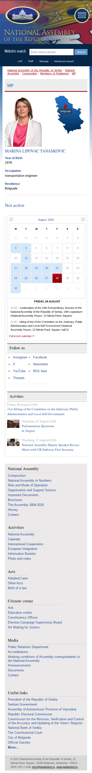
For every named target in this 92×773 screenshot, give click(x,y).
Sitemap (44, 61)
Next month (83, 219)
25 (26, 278)
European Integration (22, 549)
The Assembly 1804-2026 (26, 505)
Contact (13, 514)
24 (15, 278)
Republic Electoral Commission (30, 714)
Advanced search (64, 61)
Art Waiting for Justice (23, 627)
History (13, 510)
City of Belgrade (19, 737)
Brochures (15, 500)
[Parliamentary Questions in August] (13, 424)
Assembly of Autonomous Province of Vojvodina (42, 709)
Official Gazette (19, 742)
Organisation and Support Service (32, 490)
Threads (19, 378)
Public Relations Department (28, 647)
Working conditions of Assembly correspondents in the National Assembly (44, 659)
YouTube (19, 371)
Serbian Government (22, 704)
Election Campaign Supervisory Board (35, 622)
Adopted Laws (18, 578)
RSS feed (40, 371)
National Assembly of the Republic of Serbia (34, 70)
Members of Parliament (54, 73)
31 (15, 288)
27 (46, 278)
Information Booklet (22, 554)
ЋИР (31, 61)
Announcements (19, 665)
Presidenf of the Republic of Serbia (32, 699)
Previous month (11, 219)
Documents (16, 670)
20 (46, 268)
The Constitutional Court (25, 732)
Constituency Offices (23, 617)
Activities (16, 527)
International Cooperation (25, 544)
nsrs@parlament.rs (43, 766)
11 (26, 258)
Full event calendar (20, 336)
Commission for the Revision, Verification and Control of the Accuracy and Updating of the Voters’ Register (46, 721)
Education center (20, 612)
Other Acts (15, 583)
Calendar (14, 539)
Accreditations (18, 652)
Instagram (20, 357)
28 (57, 278)
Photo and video (19, 558)
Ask (10, 608)
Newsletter (40, 364)
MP (74, 73)
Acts (11, 571)
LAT (20, 61)
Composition (29, 73)
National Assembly (23, 468)
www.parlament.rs (67, 766)
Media (13, 640)
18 (26, 268)
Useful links (17, 692)
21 (57, 268)
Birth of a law (17, 588)
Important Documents (23, 495)
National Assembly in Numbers (30, 480)
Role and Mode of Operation (28, 485)
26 (36, 278)
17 (15, 268)
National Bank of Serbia (24, 728)
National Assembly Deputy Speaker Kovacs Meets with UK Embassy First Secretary (50, 447)
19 (36, 268)
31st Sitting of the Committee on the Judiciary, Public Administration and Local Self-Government (42, 411)
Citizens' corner (20, 601)
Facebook (40, 357)
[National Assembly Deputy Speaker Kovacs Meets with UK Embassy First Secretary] (13, 442)
